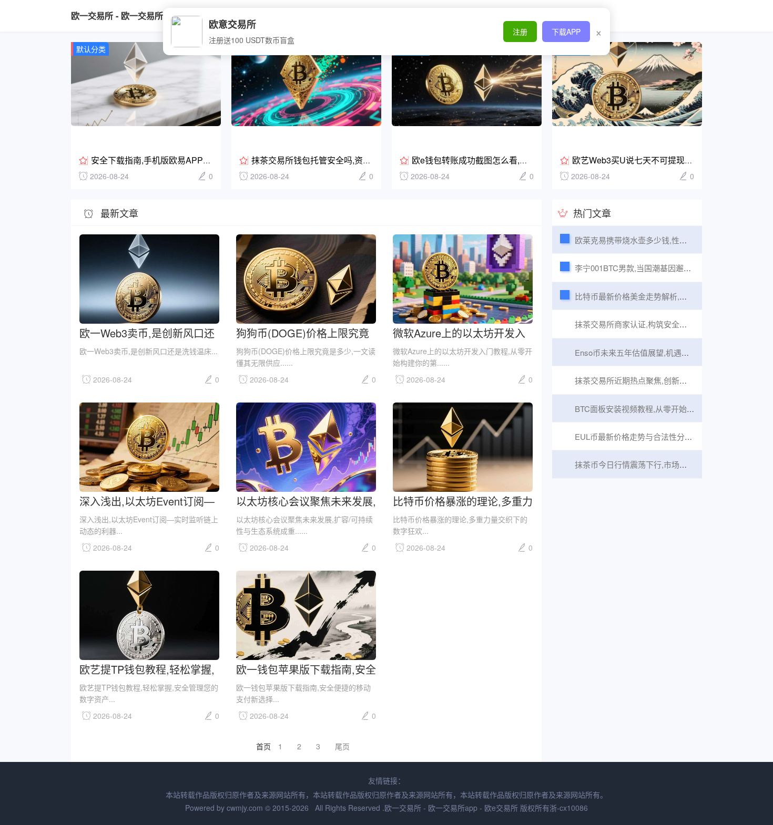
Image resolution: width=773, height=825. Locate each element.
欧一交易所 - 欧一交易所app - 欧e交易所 (148, 15)
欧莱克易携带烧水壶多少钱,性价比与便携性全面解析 (666, 239)
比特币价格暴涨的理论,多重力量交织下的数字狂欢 (463, 500)
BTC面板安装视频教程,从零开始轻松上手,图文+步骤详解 (673, 408)
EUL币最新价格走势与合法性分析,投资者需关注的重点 (670, 436)
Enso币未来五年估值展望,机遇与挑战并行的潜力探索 (667, 352)
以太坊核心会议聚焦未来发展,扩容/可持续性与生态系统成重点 (306, 500)
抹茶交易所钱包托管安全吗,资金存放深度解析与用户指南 (357, 160)
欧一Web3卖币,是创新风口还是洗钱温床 (147, 332)
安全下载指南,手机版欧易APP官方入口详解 (172, 160)
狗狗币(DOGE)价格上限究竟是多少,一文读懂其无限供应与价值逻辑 (306, 332)
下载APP (566, 31)
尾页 (342, 746)
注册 (520, 31)
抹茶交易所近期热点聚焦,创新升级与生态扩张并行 (662, 380)
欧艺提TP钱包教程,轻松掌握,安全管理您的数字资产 (147, 668)
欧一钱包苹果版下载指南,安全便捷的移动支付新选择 (306, 668)
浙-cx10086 (569, 807)
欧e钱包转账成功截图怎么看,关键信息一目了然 (499, 160)
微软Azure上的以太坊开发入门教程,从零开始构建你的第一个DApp (463, 332)
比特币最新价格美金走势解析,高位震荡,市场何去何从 (667, 296)
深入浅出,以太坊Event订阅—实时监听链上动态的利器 (147, 500)
